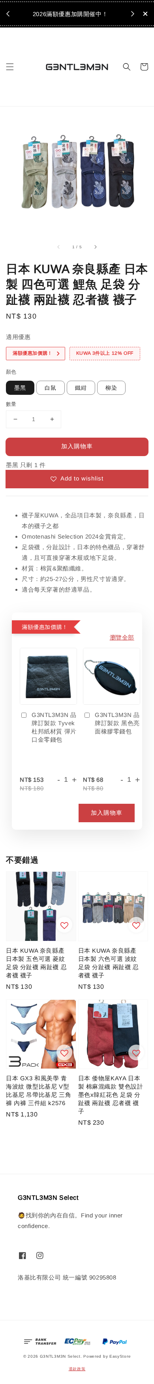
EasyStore (120, 1356)
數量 (11, 404)
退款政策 (77, 1369)
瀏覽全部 (122, 637)
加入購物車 (77, 446)
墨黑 (20, 388)
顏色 (11, 372)
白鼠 (50, 388)
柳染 (111, 388)
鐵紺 (81, 388)
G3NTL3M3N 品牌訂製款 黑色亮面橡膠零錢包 (117, 723)
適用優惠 (18, 337)
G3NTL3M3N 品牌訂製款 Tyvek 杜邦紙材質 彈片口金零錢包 (54, 727)
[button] (10, 66)
